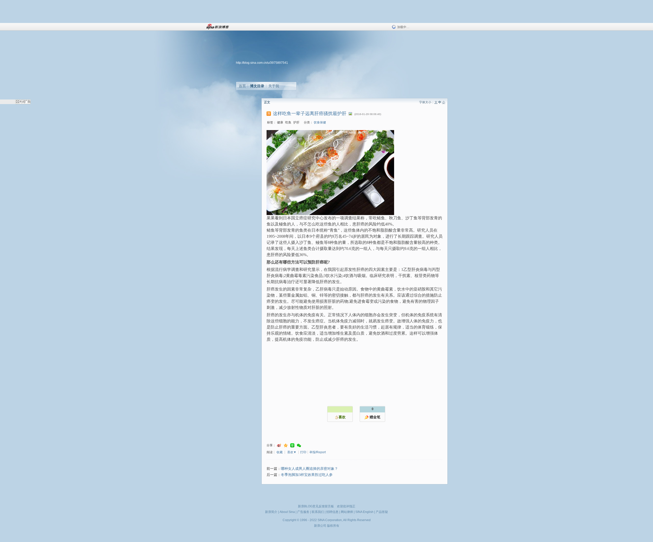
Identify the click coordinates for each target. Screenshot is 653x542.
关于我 (273, 86)
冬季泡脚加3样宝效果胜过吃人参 (307, 475)
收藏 (280, 452)
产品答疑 (382, 512)
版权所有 (333, 525)
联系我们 (318, 512)
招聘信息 (332, 512)
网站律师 (347, 512)
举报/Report (317, 452)
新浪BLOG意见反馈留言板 (316, 506)
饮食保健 (320, 122)
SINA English (364, 512)
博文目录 (257, 86)
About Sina (287, 512)
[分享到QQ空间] (286, 445)
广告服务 (303, 512)
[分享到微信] (299, 445)
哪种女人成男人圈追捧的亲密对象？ (309, 469)
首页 (242, 86)
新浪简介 (271, 512)
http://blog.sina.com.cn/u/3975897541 (262, 63)
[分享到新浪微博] (279, 445)
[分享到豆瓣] (292, 445)
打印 (303, 452)
